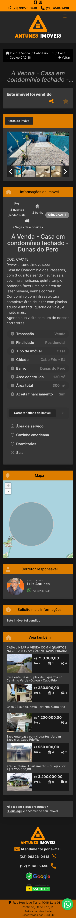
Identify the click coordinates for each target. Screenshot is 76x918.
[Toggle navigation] (65, 16)
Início (13, 53)
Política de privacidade (38, 911)
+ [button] (8, 485)
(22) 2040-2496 (57, 8)
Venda (25, 53)
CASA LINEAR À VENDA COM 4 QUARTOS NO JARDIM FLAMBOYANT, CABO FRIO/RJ (37, 649)
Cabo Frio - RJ (44, 53)
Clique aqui (14, 811)
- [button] (8, 491)
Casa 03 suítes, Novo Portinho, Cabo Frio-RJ (36, 708)
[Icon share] (35, 2)
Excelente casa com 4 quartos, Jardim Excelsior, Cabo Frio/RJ (34, 738)
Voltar (65, 57)
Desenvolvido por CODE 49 (38, 914)
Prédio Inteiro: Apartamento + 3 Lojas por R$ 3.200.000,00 (36, 767)
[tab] (19, 121)
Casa (61, 53)
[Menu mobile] (38, 27)
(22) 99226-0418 (24, 8)
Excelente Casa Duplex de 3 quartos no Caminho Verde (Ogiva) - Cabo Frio (34, 678)
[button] (11, 149)
